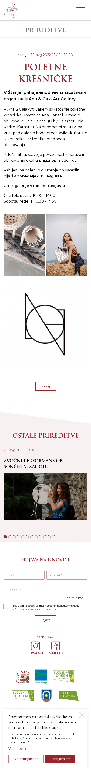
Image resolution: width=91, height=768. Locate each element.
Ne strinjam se (26, 759)
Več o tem (17, 749)
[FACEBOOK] (55, 645)
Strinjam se (60, 759)
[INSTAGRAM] (35, 645)
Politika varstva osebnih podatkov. (35, 609)
